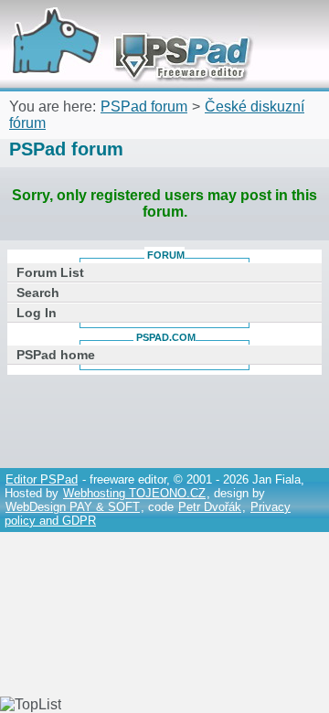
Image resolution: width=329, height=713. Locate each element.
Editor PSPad (41, 479)
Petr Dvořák (209, 507)
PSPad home (55, 354)
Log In (36, 312)
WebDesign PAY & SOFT (72, 507)
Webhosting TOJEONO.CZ (134, 493)
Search (37, 292)
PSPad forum (144, 106)
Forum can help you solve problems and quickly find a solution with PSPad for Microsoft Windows (125, 25)
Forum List (50, 272)
